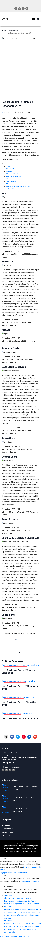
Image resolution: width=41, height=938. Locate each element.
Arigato (9, 171)
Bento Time (12, 189)
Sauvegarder (5, 937)
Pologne (33, 851)
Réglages (3, 873)
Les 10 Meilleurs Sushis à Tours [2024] (20, 718)
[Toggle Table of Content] (3, 164)
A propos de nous (13, 3)
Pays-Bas (11, 848)
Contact (32, 3)
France (20, 846)
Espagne (25, 851)
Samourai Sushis (13, 174)
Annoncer (24, 3)
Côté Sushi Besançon (14, 176)
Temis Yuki (11, 169)
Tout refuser (12, 873)
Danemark (16, 851)
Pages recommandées (11, 767)
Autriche (9, 851)
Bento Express (12, 184)
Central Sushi (11, 181)
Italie (18, 848)
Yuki (8, 166)
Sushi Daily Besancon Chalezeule (18, 186)
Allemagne (25, 848)
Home (4, 31)
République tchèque (9, 846)
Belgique (33, 848)
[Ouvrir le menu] (33, 19)
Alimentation (13, 31)
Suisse (27, 846)
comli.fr (6, 18)
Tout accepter (22, 873)
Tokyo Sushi (11, 179)
